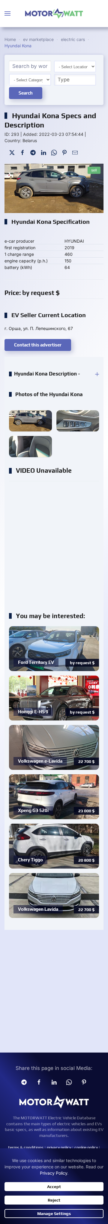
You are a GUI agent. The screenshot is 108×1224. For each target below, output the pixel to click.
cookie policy (86, 1147)
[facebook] (39, 1082)
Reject (54, 1200)
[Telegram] (33, 151)
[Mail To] (75, 151)
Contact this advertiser (38, 344)
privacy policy (59, 1147)
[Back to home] (54, 13)
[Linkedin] (54, 1082)
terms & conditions (26, 1147)
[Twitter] (12, 151)
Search (26, 92)
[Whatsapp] (69, 1082)
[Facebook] (23, 151)
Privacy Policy (53, 1173)
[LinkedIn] (43, 151)
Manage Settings (54, 1213)
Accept (54, 1186)
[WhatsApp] (54, 151)
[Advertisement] (54, 543)
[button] (7, 13)
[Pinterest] (65, 151)
